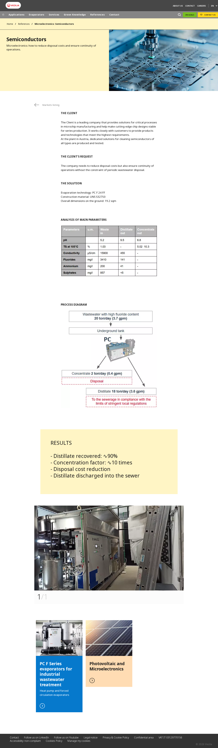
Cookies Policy (54, 741)
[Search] (179, 14)
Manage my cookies (78, 741)
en (212, 5)
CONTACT (190, 5)
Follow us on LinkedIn (36, 737)
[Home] (3, 15)
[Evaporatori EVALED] (13, 5)
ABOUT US (178, 5)
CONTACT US (210, 15)
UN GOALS (189, 15)
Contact (114, 14)
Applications (16, 14)
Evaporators (36, 14)
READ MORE (59, 666)
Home (10, 23)
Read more (109, 653)
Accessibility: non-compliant (25, 741)
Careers (201, 5)
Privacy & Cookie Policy (116, 737)
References (97, 14)
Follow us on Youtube (66, 737)
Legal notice (91, 737)
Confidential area (144, 737)
